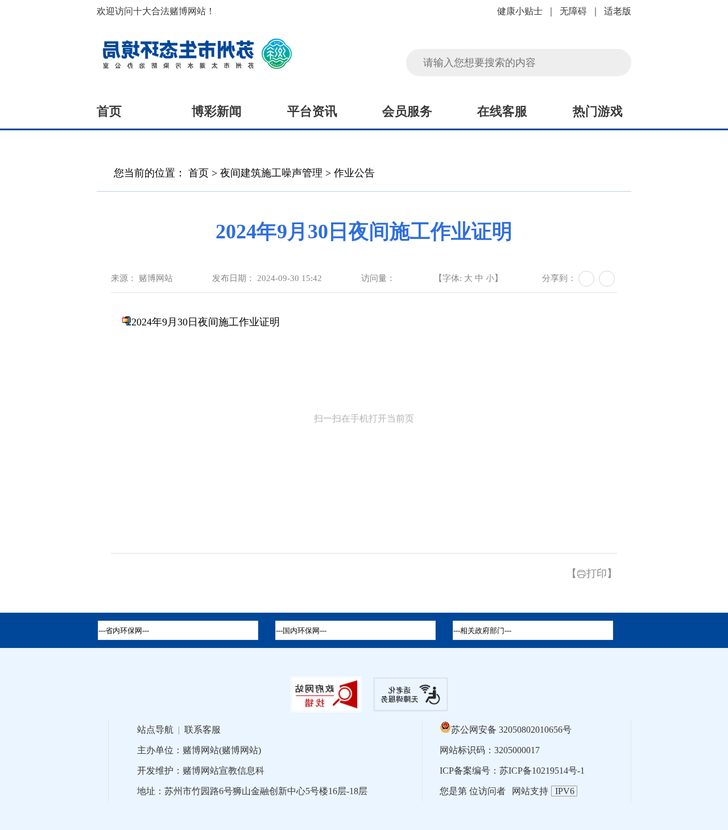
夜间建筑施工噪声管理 (271, 173)
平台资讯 (312, 111)
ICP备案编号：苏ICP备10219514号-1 (512, 770)
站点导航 (155, 729)
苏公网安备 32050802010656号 (511, 729)
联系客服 (202, 729)
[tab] (355, 630)
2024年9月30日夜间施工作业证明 (205, 322)
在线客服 (502, 111)
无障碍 (573, 11)
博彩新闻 (217, 111)
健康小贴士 (520, 11)
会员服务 (407, 111)
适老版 (617, 11)
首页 (109, 111)
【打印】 (591, 573)
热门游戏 (598, 111)
